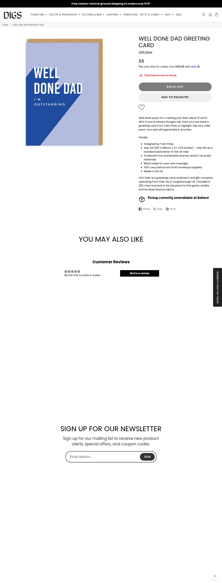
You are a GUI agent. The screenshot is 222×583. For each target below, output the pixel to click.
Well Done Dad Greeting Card (28, 24)
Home (5, 24)
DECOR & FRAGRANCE (63, 14)
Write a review (139, 273)
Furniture (37, 14)
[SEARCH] (203, 14)
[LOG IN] (210, 14)
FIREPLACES (131, 14)
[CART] (216, 14)
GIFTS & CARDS (150, 14)
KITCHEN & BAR (92, 14)
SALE (179, 14)
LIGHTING (112, 14)
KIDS (168, 14)
